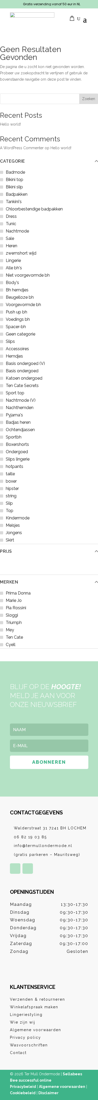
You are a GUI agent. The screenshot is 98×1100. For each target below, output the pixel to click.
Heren (11, 245)
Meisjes (13, 525)
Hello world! (10, 124)
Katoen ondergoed (24, 378)
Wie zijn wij (22, 1022)
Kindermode (18, 517)
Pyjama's (14, 414)
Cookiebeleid (23, 1093)
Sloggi (12, 615)
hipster (12, 488)
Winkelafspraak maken (34, 1007)
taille (10, 473)
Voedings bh (18, 319)
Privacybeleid (23, 1086)
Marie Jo (14, 600)
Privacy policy (25, 1037)
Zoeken (88, 99)
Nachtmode (17, 231)
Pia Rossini (16, 607)
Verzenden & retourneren (37, 999)
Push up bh (16, 311)
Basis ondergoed (22, 370)
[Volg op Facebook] (15, 868)
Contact (18, 1053)
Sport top (15, 392)
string (11, 495)
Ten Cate (14, 637)
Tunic (11, 223)
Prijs (6, 551)
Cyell (10, 644)
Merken (9, 582)
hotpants (14, 466)
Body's (12, 282)
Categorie (12, 161)
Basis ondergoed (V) (25, 363)
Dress (11, 216)
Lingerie (13, 260)
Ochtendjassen (20, 429)
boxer (11, 481)
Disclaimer (48, 1093)
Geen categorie (20, 334)
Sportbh (13, 437)
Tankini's (14, 201)
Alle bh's (14, 267)
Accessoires (17, 348)
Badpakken (16, 194)
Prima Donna (18, 593)
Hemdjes (14, 356)
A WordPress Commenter (22, 148)
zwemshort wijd (21, 253)
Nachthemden (19, 407)
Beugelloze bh (20, 297)
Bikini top (14, 179)
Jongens (14, 532)
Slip (9, 503)
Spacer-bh (16, 326)
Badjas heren (18, 422)
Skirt (10, 540)
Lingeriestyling (26, 1015)
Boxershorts (17, 444)
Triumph (14, 622)
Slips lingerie (18, 459)
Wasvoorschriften (29, 1045)
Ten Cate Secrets (22, 385)
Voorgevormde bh (23, 304)
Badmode (15, 172)
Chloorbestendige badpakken (34, 208)
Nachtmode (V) (21, 400)
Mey (10, 629)
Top (9, 510)
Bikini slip (14, 186)
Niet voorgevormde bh (28, 275)
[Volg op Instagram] (27, 868)
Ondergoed (17, 451)
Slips (10, 341)
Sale (10, 238)
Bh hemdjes (17, 289)
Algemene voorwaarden (35, 1030)
